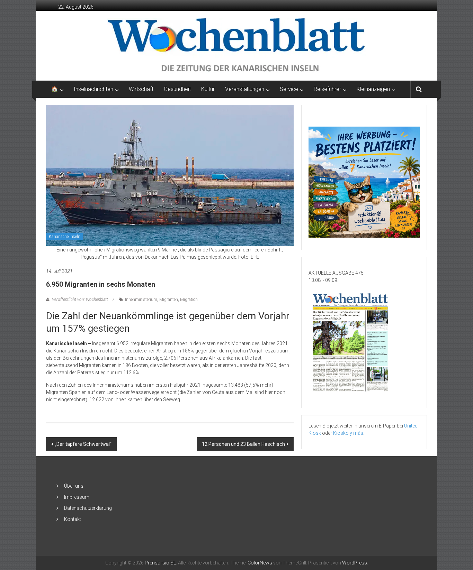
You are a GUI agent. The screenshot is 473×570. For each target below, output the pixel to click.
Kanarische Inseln (64, 236)
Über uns (73, 486)
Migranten (168, 299)
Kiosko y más (348, 433)
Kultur (208, 89)
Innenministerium (141, 299)
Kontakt (72, 519)
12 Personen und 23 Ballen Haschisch (243, 444)
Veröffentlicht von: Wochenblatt (80, 299)
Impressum (76, 497)
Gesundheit (177, 89)
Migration (189, 299)
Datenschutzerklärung (88, 508)
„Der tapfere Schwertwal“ (83, 444)
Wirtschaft (141, 89)
